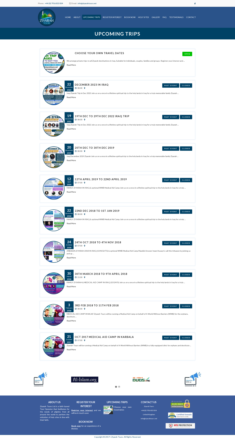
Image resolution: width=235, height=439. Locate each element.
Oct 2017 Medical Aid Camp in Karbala (104, 336)
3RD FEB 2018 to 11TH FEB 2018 (97, 305)
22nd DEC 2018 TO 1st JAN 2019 (97, 210)
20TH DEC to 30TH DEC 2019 (94, 147)
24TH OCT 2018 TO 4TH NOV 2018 (98, 242)
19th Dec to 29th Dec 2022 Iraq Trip (102, 116)
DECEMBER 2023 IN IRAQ (92, 84)
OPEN (187, 54)
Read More (71, 65)
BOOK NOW (129, 17)
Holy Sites (143, 17)
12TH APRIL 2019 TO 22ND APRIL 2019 (101, 179)
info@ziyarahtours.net (87, 3)
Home (68, 17)
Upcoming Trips (91, 17)
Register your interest (82, 410)
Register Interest (112, 17)
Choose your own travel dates (99, 53)
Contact (191, 17)
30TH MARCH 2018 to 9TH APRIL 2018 (101, 273)
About (77, 17)
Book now (76, 426)
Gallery (156, 17)
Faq (164, 17)
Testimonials (176, 17)
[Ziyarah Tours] (47, 17)
